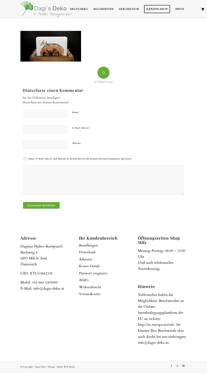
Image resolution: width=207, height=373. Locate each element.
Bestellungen (88, 245)
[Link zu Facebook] (171, 366)
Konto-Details (89, 266)
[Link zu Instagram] (177, 366)
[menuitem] (79, 9)
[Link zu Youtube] (184, 366)
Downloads (87, 252)
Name (76, 112)
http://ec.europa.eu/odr (156, 324)
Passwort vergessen (93, 273)
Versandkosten (89, 294)
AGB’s (84, 280)
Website (76, 143)
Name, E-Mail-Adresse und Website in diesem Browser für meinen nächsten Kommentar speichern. (79, 158)
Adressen (85, 259)
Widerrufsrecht (90, 287)
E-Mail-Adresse (81, 128)
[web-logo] (46, 9)
